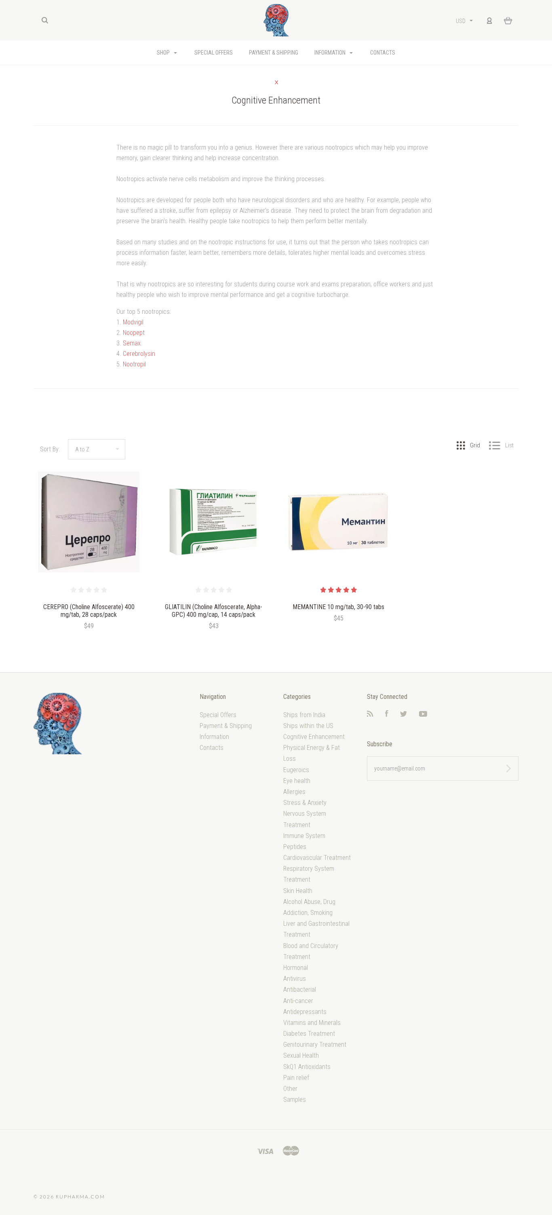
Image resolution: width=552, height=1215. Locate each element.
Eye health (296, 781)
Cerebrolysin (139, 354)
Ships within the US (308, 726)
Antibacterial (299, 989)
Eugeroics (296, 770)
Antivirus (294, 978)
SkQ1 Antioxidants (307, 1067)
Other (290, 1088)
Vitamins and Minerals (312, 1023)
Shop (164, 52)
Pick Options (338, 640)
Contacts (382, 52)
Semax (132, 343)
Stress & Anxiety (305, 802)
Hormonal (295, 968)
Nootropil (134, 364)
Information (330, 52)
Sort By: (50, 449)
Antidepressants (305, 1012)
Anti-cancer (298, 1001)
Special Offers (213, 52)
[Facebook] (386, 714)
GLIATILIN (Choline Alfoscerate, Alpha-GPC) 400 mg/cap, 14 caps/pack (213, 610)
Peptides (294, 847)
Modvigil (133, 322)
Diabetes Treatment (309, 1033)
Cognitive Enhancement (314, 737)
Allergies (294, 792)
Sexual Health (301, 1055)
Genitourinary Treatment (314, 1044)
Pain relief (296, 1078)
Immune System (304, 836)
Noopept (134, 333)
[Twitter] (403, 714)
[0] (508, 20)
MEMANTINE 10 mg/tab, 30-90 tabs (338, 607)
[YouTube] (423, 714)
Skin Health (297, 891)
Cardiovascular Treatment (317, 858)
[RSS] (370, 714)
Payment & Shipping (273, 52)
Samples (294, 1099)
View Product (88, 522)
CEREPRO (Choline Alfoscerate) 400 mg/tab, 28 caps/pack (89, 610)
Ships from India (304, 715)
